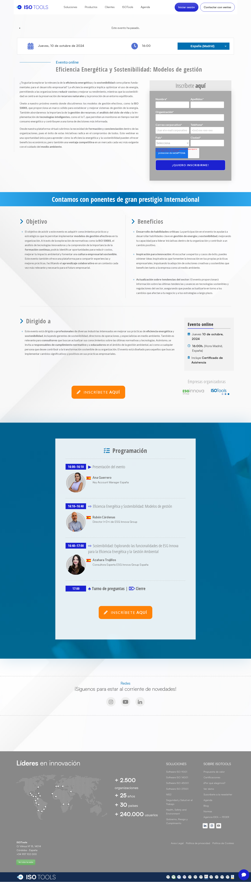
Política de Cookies (223, 843)
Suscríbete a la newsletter (218, 794)
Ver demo (209, 788)
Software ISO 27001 (177, 788)
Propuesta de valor (214, 771)
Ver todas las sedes (25, 862)
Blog (206, 805)
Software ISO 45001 (177, 783)
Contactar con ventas (217, 7)
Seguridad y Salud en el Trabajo (179, 802)
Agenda (208, 800)
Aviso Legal (177, 843)
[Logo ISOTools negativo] (36, 877)
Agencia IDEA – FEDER (216, 817)
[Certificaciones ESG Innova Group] (200, 877)
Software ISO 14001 (177, 777)
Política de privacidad (198, 843)
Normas (208, 811)
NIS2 (168, 794)
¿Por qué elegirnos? (214, 783)
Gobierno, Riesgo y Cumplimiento (177, 821)
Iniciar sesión (186, 7)
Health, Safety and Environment (176, 811)
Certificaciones (212, 777)
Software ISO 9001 (176, 771)
